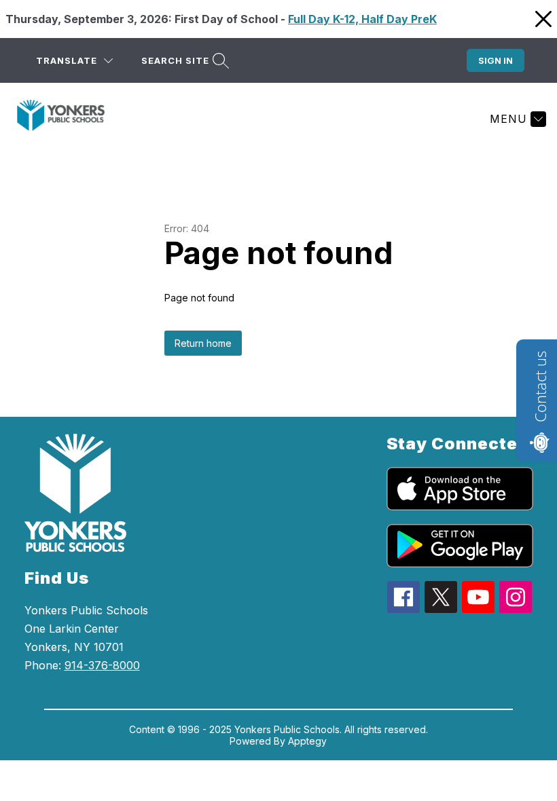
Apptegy (307, 741)
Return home (203, 343)
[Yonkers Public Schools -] (69, 118)
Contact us (540, 386)
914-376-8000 (102, 665)
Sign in (495, 60)
